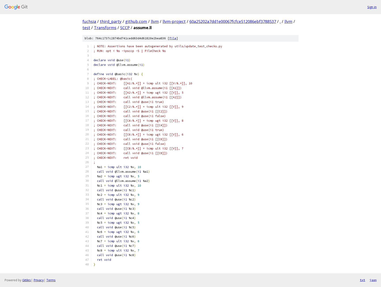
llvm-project (174, 21)
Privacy (39, 280)
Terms (51, 280)
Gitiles (26, 280)
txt (362, 280)
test (86, 27)
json (373, 280)
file (172, 38)
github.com (136, 21)
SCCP (125, 27)
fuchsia (89, 21)
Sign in (372, 7)
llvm (155, 21)
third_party (110, 21)
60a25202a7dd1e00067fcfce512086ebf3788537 (232, 21)
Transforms (105, 27)
